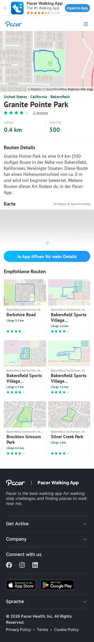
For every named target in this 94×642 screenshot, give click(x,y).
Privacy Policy (18, 629)
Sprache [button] (15, 601)
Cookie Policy (66, 629)
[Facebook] (9, 565)
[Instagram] (22, 565)
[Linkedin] (35, 565)
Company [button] (16, 539)
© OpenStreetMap (55, 89)
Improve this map (80, 89)
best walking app (46, 493)
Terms (42, 629)
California (38, 96)
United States (15, 96)
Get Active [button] (17, 523)
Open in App (77, 8)
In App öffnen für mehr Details (47, 256)
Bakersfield (60, 96)
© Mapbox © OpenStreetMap (72, 204)
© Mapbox (35, 89)
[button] (5, 8)
